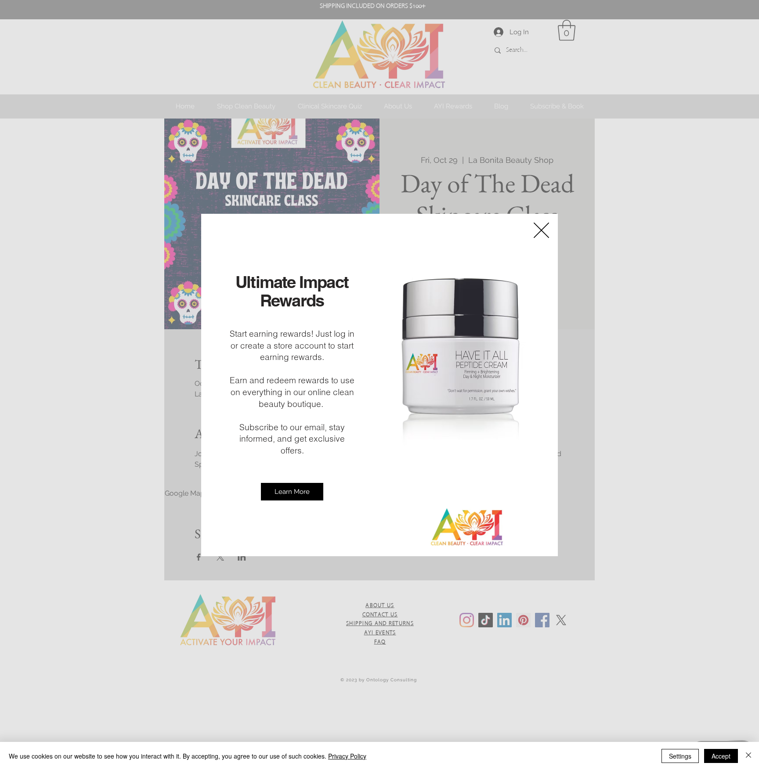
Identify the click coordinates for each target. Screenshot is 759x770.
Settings (680, 756)
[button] (541, 230)
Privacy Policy (347, 756)
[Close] (748, 756)
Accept (721, 756)
